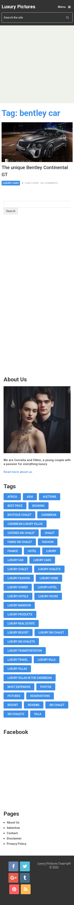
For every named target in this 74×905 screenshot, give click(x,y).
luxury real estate (21, 623)
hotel (32, 551)
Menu (62, 7)
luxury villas (17, 668)
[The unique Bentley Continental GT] (37, 142)
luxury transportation (24, 650)
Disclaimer (14, 838)
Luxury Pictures (18, 6)
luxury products (19, 614)
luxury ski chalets (21, 641)
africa (12, 496)
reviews (33, 705)
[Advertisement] (37, 64)
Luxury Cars (11, 183)
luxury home (49, 578)
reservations (40, 696)
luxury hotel (47, 587)
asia (30, 496)
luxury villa (46, 659)
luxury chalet (17, 569)
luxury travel (17, 659)
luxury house (48, 596)
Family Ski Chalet (19, 542)
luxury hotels (17, 596)
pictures (13, 696)
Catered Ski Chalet (21, 532)
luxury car (15, 560)
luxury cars (42, 560)
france (12, 551)
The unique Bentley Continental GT (35, 171)
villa (37, 714)
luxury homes (17, 587)
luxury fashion (18, 578)
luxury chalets (49, 569)
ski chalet (56, 705)
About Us (13, 822)
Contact (12, 833)
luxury (51, 551)
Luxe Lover (32, 183)
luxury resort (18, 632)
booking (38, 505)
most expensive (18, 686)
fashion (47, 542)
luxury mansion (19, 605)
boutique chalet (19, 514)
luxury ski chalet (51, 632)
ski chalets (15, 714)
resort (12, 705)
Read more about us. (18, 472)
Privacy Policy (16, 844)
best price (14, 505)
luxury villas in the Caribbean (29, 677)
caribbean (48, 514)
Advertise (13, 828)
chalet (50, 532)
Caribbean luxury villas (25, 523)
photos (45, 686)
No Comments (49, 183)
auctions (49, 496)
